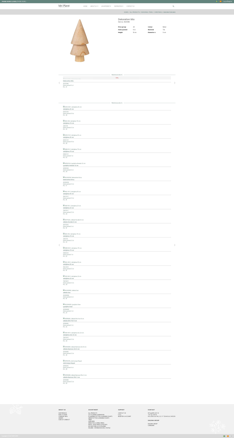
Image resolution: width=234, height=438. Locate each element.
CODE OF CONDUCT (64, 420)
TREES (90, 420)
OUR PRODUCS (62, 413)
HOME (85, 6)
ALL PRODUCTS (92, 413)
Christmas (158, 12)
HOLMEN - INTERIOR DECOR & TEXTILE (99, 428)
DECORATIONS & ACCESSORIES (97, 426)
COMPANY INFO (63, 416)
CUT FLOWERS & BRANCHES (96, 415)
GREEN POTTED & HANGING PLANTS (98, 418)
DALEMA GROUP (152, 424)
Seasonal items (147, 12)
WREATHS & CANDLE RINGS (96, 423)
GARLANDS (91, 421)
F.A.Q (119, 415)
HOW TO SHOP (62, 415)
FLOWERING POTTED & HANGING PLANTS (100, 416)
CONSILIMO (151, 425)
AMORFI (60, 418)
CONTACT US (130, 6)
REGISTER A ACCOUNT (124, 416)
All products (135, 12)
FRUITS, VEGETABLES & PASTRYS (97, 425)
